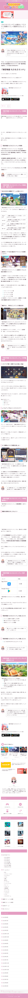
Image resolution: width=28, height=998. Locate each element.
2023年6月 (5, 982)
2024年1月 (5, 960)
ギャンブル (6, 889)
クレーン (6, 885)
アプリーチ (9, 97)
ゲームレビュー (6, 870)
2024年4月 (5, 950)
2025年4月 (5, 927)
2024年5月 (5, 946)
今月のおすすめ (7, 866)
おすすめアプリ (6, 855)
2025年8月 (5, 917)
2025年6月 (5, 924)
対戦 (5, 878)
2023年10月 (6, 969)
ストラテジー (7, 875)
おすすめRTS (7, 860)
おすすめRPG (7, 857)
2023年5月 (5, 986)
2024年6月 (5, 943)
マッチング (6, 891)
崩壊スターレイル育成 (8, 902)
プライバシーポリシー (10, 994)
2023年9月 (5, 973)
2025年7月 (5, 920)
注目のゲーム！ (6, 905)
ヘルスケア (6, 892)
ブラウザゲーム (7, 896)
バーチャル (6, 881)
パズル (5, 877)
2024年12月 (6, 933)
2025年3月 (5, 930)
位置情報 (6, 888)
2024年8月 (5, 940)
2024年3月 (5, 953)
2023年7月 (5, 979)
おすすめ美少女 (7, 863)
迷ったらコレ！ (6, 909)
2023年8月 (5, 976)
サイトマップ (19, 994)
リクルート (6, 886)
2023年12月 (6, 963)
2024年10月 (6, 937)
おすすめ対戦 (7, 862)
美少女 (5, 880)
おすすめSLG (7, 859)
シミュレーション (8, 874)
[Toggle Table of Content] (7, 106)
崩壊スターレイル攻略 (8, 899)
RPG (5, 872)
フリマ (5, 894)
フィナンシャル (7, 883)
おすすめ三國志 (7, 865)
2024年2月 (5, 956)
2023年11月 (6, 966)
